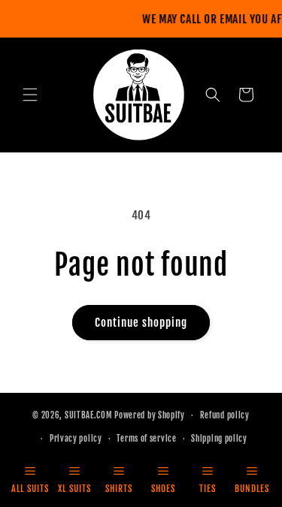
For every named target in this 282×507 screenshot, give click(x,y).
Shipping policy (219, 438)
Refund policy (225, 415)
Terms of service (146, 438)
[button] (30, 94)
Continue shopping (141, 322)
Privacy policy (76, 438)
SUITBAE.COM (89, 415)
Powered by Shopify (149, 415)
